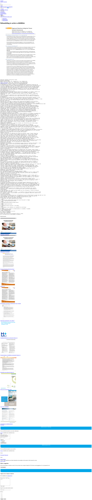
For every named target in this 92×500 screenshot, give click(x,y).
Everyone (3, 440)
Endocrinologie (5, 20)
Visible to (2, 439)
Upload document (3, 6)
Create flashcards (9, 6)
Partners (4, 459)
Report (1, 459)
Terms (4, 461)
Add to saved (9, 16)
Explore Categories (3, 1)
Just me (3, 441)
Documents (2, 455)
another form (9, 475)
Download (2, 424)
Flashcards (2, 9)
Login (1, 5)
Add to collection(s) (3, 16)
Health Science (5, 19)
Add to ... (2, 15)
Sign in (1, 432)
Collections (6, 9)
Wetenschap (5, 18)
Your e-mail (2, 486)
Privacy (1, 461)
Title (1, 433)
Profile (1, 14)
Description (4, 435)
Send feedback (3, 467)
